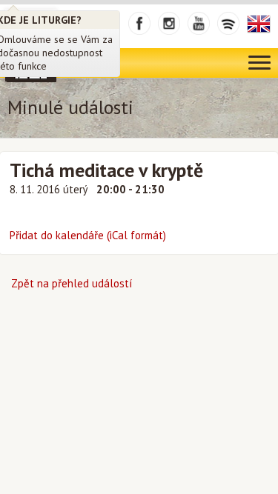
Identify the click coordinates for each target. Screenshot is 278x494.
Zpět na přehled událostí (71, 283)
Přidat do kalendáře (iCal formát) (88, 235)
